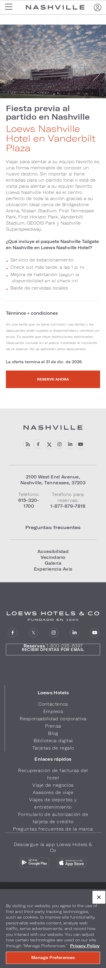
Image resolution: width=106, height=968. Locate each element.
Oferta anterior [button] (10, 74)
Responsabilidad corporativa (53, 718)
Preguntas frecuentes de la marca (53, 828)
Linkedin (69, 444)
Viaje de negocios (52, 785)
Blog (53, 733)
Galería (53, 563)
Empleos (53, 711)
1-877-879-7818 (67, 506)
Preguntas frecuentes (53, 527)
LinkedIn (74, 633)
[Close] (98, 897)
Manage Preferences (53, 957)
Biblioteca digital (53, 740)
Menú (10, 7)
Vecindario (53, 557)
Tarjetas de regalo (53, 747)
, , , (53, 479)
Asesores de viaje (53, 792)
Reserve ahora (53, 379)
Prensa (53, 726)
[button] (53, 693)
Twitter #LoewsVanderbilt (48, 444)
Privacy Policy (85, 945)
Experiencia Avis (53, 568)
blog (27, 444)
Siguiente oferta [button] (95, 74)
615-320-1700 (28, 503)
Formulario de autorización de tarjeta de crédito (53, 818)
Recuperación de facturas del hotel (53, 774)
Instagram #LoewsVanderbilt (59, 444)
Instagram (54, 633)
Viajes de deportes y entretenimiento (53, 803)
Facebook (38, 444)
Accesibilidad (53, 551)
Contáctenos (53, 704)
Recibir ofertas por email (53, 649)
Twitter (33, 633)
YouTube (80, 444)
